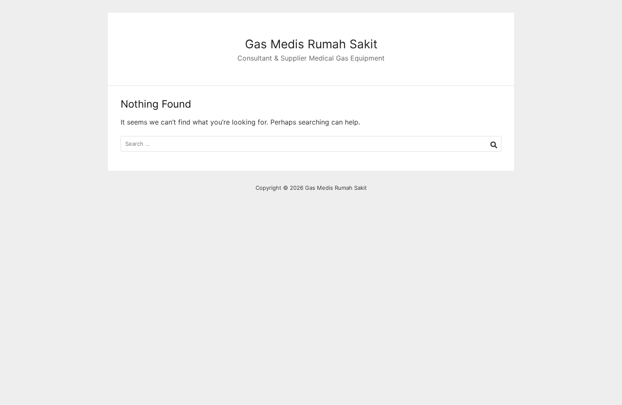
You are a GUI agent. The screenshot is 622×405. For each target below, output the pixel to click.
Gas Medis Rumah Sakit (311, 44)
